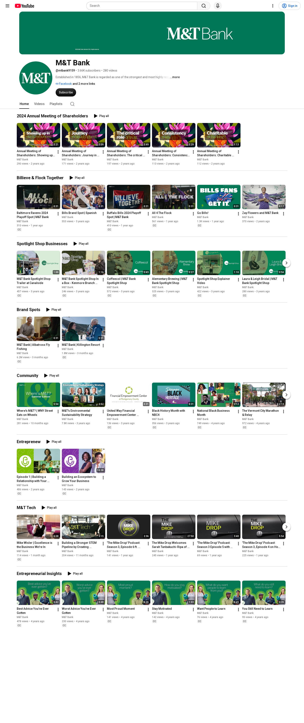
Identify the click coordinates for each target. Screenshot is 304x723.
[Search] (203, 6)
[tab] (24, 104)
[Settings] (272, 5)
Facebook (65, 83)
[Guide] (7, 5)
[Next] (286, 263)
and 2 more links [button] (84, 83)
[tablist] (152, 104)
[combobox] (143, 5)
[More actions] (58, 152)
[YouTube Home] (24, 6)
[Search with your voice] (218, 6)
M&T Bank (22, 159)
